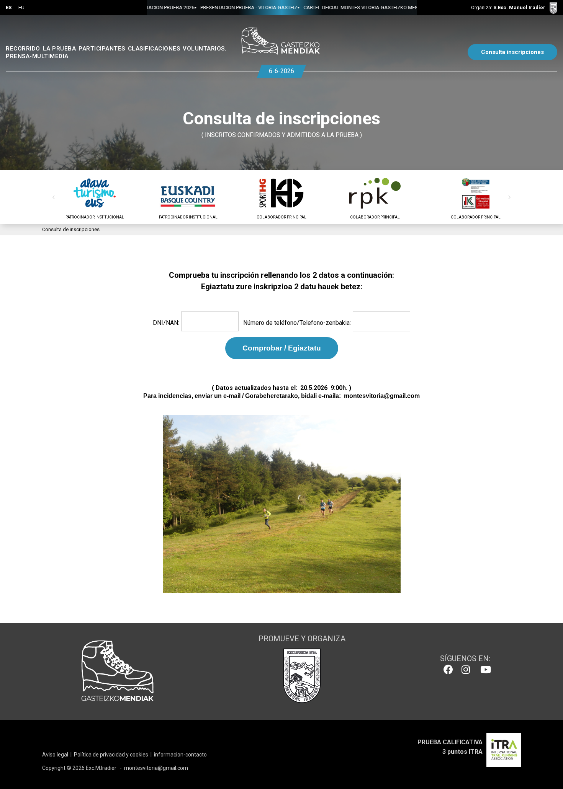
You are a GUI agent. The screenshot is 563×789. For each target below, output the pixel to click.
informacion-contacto (180, 755)
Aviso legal (55, 755)
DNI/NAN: (166, 322)
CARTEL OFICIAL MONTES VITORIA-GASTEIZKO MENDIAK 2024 (350, 7)
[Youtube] (483, 669)
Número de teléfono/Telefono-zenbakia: (297, 322)
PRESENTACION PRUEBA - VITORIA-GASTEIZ (226, 7)
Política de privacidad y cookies (111, 755)
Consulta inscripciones (512, 52)
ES (8, 7)
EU (21, 7)
